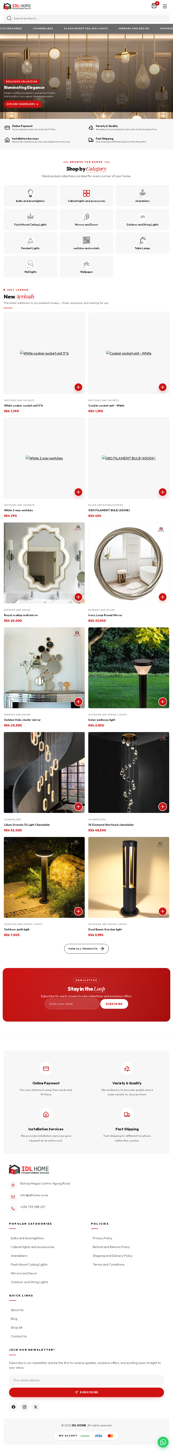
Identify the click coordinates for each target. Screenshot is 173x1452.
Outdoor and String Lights (29, 1282)
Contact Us (19, 1336)
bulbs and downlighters (27, 1238)
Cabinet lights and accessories (33, 1247)
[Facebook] (13, 1406)
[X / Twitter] (35, 1406)
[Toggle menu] (164, 6)
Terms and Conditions (109, 1264)
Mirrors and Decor (116, 28)
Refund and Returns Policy (111, 1247)
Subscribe (114, 1004)
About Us (17, 1310)
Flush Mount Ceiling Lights (69, 28)
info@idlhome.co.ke (34, 1195)
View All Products (83, 948)
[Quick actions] (78, 387)
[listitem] (30, 195)
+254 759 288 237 (33, 1207)
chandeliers (26, 28)
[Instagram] (24, 1406)
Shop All (16, 1327)
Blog (14, 1319)
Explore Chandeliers (21, 104)
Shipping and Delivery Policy (112, 1256)
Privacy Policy (102, 1238)
